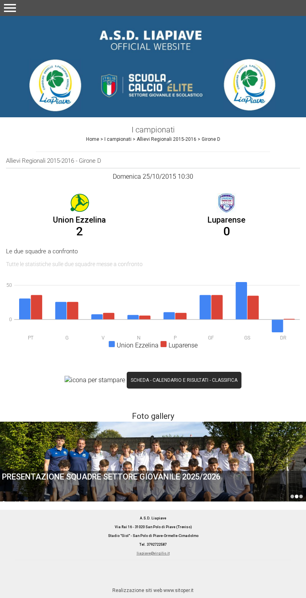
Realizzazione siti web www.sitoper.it (153, 590)
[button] (10, 8)
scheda (140, 380)
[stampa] (95, 379)
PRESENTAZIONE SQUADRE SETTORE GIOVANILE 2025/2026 (111, 477)
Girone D (211, 139)
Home (92, 139)
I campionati (117, 139)
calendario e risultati (180, 380)
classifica (224, 380)
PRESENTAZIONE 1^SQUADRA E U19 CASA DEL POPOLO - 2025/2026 (292, 496)
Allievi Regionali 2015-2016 (166, 139)
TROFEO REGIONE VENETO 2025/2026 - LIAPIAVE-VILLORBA (301, 496)
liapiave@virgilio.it (153, 553)
